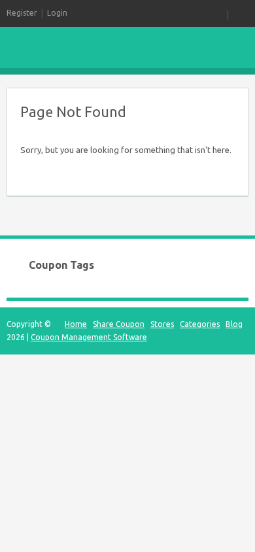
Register (22, 13)
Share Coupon (118, 324)
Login (57, 13)
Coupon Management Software (89, 337)
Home (76, 324)
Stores (162, 324)
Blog (234, 324)
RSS (218, 13)
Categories (200, 324)
